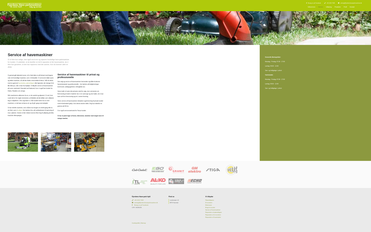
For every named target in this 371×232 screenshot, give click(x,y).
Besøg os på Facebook (314, 3)
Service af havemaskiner (212, 210)
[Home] (25, 5)
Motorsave (208, 205)
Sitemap (143, 223)
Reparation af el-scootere (213, 215)
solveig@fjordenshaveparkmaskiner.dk (351, 3)
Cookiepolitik (136, 223)
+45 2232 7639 (330, 3)
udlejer (20, 110)
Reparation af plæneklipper (213, 212)
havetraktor (21, 83)
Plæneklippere (209, 200)
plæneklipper (30, 83)
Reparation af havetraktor (213, 217)
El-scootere (208, 202)
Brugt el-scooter (210, 207)
